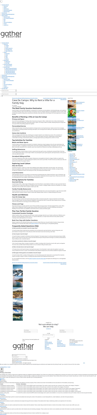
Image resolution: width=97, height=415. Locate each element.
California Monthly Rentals (11, 68)
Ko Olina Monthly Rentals (10, 73)
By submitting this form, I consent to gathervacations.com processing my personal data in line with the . (24, 360)
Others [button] (1, 410)
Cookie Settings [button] (3, 367)
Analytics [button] (2, 402)
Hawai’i (5, 7)
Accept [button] (8, 367)
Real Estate (71, 167)
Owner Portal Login (61, 346)
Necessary (3, 380)
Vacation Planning (73, 172)
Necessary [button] (2, 378)
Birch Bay (7, 63)
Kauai (6, 55)
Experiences (4, 12)
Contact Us (6, 25)
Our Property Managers (9, 18)
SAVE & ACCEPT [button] (3, 414)
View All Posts (63, 99)
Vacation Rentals (5, 4)
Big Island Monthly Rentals (11, 69)
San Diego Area (8, 49)
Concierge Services (49, 343)
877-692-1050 (4, 88)
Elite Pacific (47, 347)
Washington (6, 8)
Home (46, 340)
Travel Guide (72, 170)
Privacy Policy (18, 361)
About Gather (5, 15)
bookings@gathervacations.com (76, 344)
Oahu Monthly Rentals (10, 72)
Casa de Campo (8, 65)
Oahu (6, 57)
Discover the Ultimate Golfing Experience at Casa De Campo (25, 98)
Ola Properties (48, 348)
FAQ (4, 21)
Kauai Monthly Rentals (10, 71)
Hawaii (70, 160)
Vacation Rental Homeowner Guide (76, 174)
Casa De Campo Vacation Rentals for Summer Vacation (54, 98)
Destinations (72, 158)
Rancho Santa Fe (8, 48)
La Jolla (6, 46)
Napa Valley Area (9, 51)
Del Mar (7, 45)
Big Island (7, 53)
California (6, 6)
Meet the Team (7, 17)
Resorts (7, 59)
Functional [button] (2, 394)
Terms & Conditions (8, 22)
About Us (47, 344)
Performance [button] (3, 398)
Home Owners (72, 162)
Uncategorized (72, 171)
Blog (5, 19)
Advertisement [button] (3, 406)
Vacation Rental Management (8, 14)
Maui (6, 56)
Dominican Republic (8, 10)
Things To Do (72, 168)
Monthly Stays (7, 11)
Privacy (5, 23)
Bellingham (7, 61)
